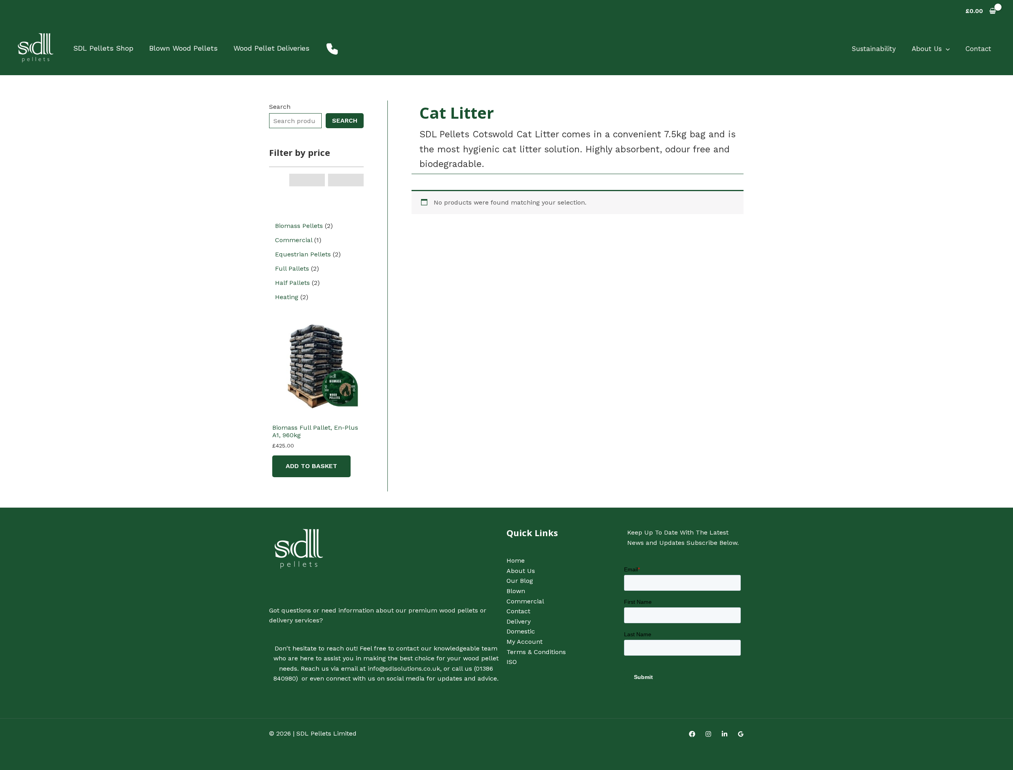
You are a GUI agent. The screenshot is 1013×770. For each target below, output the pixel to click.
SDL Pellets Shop (103, 48)
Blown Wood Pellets (183, 48)
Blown (515, 591)
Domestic (520, 631)
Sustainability (874, 49)
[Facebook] (692, 734)
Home (515, 560)
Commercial (525, 601)
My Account (524, 641)
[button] (946, 49)
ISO (511, 662)
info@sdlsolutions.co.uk (404, 668)
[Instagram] (708, 734)
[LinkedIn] (724, 734)
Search (279, 106)
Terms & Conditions (536, 652)
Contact (978, 49)
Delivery (518, 621)
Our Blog (519, 580)
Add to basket (311, 466)
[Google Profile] (741, 734)
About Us (927, 49)
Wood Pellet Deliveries (271, 48)
